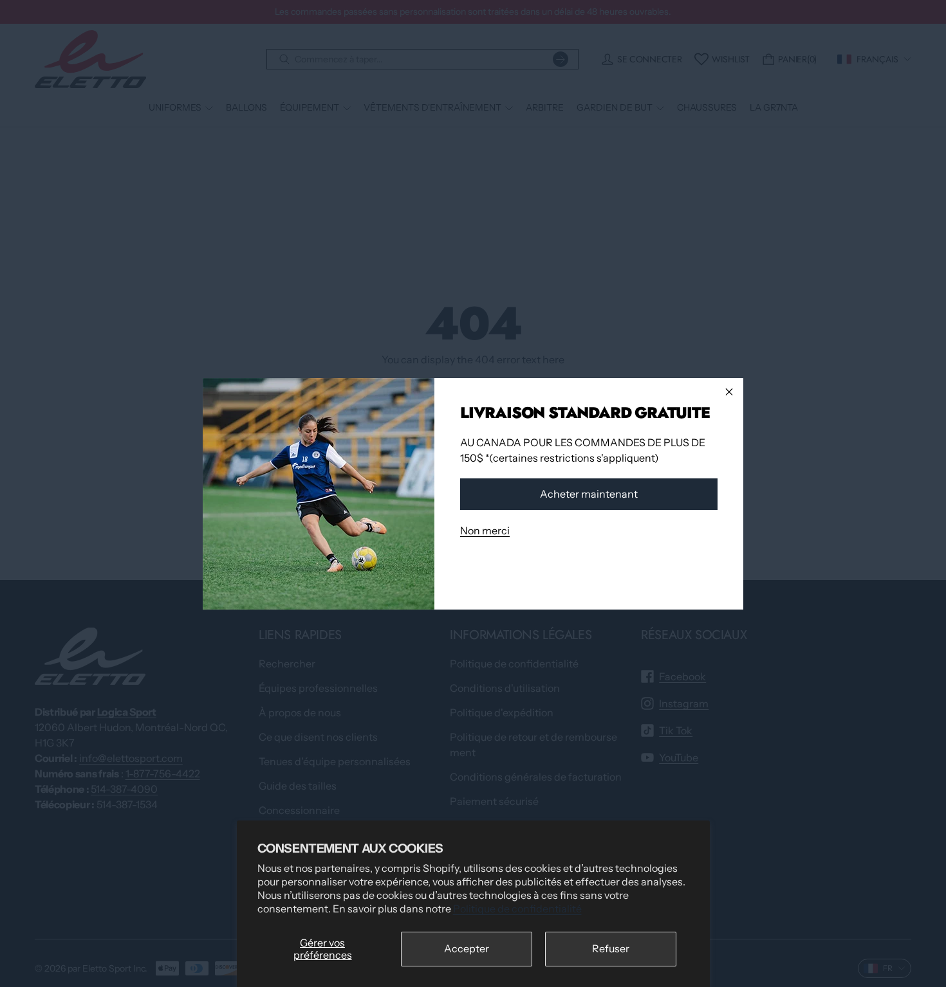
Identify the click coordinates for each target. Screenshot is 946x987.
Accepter (466, 948)
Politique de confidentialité (517, 908)
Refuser (610, 948)
